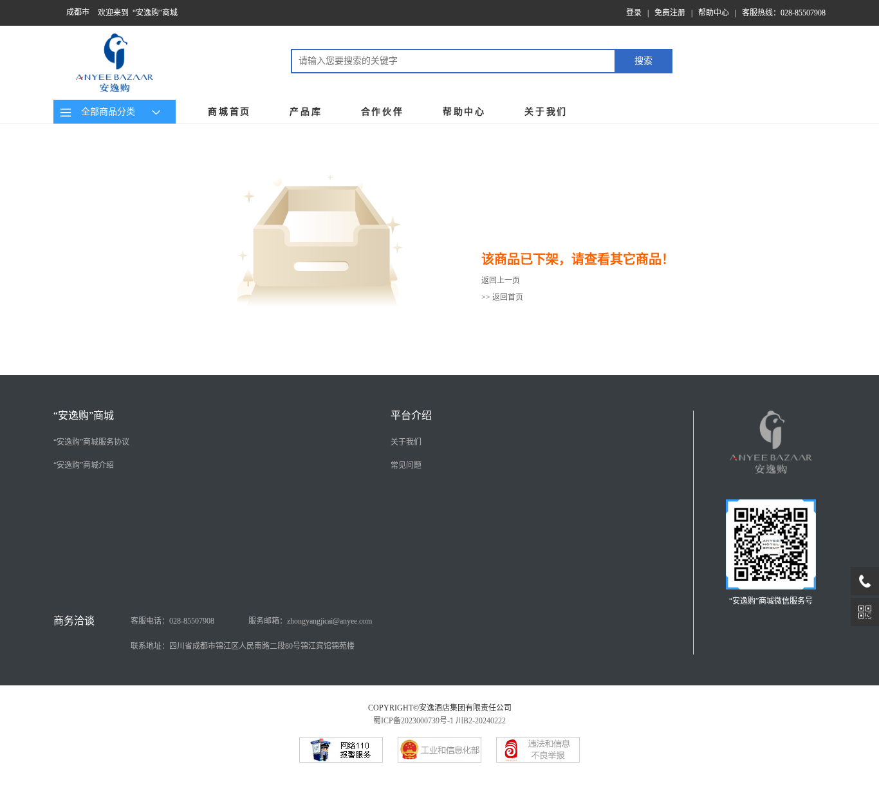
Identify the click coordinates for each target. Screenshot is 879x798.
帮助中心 (713, 12)
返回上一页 (500, 280)
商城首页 (229, 111)
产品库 (306, 111)
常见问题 (406, 465)
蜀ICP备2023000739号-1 (413, 720)
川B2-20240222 (481, 720)
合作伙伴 (382, 111)
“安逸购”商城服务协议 (91, 442)
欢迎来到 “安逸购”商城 (138, 12)
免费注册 (669, 12)
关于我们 (546, 111)
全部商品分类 (105, 111)
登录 (634, 12)
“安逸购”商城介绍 (83, 465)
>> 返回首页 (502, 297)
